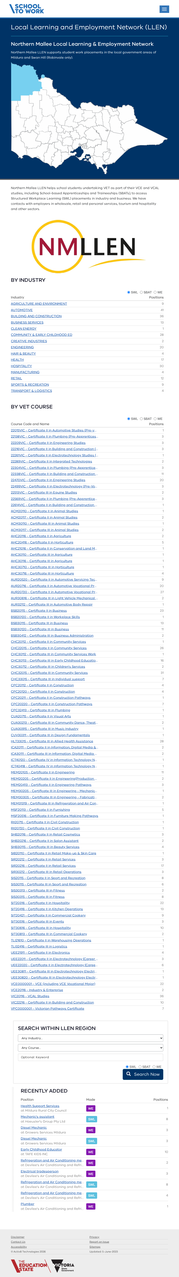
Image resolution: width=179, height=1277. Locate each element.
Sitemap (95, 1247)
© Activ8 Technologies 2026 (28, 1251)
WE (160, 292)
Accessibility (19, 1247)
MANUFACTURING (25, 372)
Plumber (27, 1204)
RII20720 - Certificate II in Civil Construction (45, 828)
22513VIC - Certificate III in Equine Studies (44, 492)
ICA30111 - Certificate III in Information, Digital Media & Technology (54, 753)
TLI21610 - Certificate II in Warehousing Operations (51, 940)
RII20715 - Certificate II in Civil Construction (45, 822)
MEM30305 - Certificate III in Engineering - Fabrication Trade (54, 797)
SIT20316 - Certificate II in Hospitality (40, 903)
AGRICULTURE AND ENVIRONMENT (39, 303)
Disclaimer (17, 1237)
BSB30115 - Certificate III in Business (39, 623)
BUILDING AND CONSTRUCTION (36, 316)
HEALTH (17, 359)
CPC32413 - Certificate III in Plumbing (40, 710)
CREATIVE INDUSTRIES (29, 341)
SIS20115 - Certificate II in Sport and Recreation (48, 878)
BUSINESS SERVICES (27, 322)
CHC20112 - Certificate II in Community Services (48, 641)
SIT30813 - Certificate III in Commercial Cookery (49, 934)
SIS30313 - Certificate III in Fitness (38, 890)
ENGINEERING (22, 347)
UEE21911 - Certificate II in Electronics (40, 952)
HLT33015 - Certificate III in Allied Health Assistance (52, 741)
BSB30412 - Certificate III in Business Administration (52, 635)
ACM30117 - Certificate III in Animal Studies (45, 530)
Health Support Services (40, 1106)
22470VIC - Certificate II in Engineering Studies (48, 480)
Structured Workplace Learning (27, 9)
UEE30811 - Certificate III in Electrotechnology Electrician (54, 971)
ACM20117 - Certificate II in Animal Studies (44, 517)
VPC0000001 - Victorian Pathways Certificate (47, 1008)
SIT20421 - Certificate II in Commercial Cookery (48, 915)
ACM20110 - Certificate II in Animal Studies (44, 511)
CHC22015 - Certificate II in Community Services (49, 648)
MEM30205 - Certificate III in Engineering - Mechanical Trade (54, 791)
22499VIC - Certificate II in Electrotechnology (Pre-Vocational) (54, 486)
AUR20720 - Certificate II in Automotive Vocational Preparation (54, 592)
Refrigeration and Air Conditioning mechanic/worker (63, 1160)
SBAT (148, 292)
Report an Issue (99, 1242)
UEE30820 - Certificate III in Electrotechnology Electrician (54, 977)
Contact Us (18, 1242)
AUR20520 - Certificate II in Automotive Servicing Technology (54, 579)
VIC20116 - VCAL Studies (30, 996)
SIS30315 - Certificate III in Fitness (38, 897)
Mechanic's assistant (37, 1116)
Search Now (146, 1074)
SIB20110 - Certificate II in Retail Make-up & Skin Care (53, 853)
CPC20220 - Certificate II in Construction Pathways (51, 704)
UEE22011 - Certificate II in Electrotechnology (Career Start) (54, 959)
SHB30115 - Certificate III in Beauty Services (45, 847)
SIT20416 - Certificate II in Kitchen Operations (47, 909)
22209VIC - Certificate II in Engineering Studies (48, 443)
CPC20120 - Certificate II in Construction (43, 691)
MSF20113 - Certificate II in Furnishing (40, 810)
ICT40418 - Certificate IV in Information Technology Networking (54, 766)
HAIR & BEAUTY (23, 353)
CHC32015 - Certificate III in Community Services (49, 673)
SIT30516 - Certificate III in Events (37, 921)
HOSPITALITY (21, 366)
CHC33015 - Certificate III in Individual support (48, 679)
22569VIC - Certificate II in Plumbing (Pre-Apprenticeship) (54, 499)
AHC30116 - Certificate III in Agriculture (41, 561)
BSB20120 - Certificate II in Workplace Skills (45, 617)
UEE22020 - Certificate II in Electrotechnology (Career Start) (54, 965)
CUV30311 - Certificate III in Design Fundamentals (50, 735)
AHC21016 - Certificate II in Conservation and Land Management (54, 548)
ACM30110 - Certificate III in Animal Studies (45, 523)
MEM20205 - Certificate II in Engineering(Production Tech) (54, 778)
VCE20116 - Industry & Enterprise (37, 990)
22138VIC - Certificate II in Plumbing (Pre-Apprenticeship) (54, 436)
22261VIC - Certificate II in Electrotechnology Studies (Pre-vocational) (54, 455)
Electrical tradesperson (40, 1171)
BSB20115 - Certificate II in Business (39, 610)
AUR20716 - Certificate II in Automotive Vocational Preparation (54, 586)
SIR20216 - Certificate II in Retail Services (43, 866)
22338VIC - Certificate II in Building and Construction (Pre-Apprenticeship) (54, 474)
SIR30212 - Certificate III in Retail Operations (46, 872)
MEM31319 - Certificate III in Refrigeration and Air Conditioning (54, 803)
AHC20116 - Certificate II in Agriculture (41, 536)
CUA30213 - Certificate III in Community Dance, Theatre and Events (54, 722)
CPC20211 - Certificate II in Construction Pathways (51, 697)
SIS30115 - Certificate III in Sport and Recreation (48, 884)
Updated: (104, 1251)
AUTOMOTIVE (22, 310)
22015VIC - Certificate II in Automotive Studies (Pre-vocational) (54, 430)
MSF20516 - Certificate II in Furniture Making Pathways (54, 816)
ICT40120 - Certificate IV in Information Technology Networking (54, 760)
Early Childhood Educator (41, 1149)
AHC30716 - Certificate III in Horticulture (42, 573)
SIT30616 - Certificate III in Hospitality (41, 928)
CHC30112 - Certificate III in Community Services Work (53, 654)
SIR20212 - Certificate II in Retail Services (43, 859)
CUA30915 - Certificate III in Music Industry (44, 729)
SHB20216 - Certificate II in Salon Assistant (45, 841)
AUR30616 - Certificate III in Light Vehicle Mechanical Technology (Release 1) (54, 598)
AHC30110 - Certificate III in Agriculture (41, 554)
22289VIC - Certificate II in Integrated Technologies (51, 461)
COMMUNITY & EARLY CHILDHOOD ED (41, 335)
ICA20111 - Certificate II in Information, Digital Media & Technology (54, 747)
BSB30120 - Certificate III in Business (40, 629)
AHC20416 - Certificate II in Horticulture (42, 542)
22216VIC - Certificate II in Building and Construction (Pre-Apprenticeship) (54, 449)
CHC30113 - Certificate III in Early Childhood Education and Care (54, 660)
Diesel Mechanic (34, 1127)
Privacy (94, 1237)
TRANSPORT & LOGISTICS (31, 391)
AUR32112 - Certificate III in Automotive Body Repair (52, 604)
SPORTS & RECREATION (30, 384)
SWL (134, 292)
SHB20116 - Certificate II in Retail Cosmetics (45, 834)
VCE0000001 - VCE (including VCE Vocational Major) (53, 984)
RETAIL (16, 378)
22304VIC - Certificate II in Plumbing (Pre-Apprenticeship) (54, 468)
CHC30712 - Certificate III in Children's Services (48, 666)
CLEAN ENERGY (23, 328)
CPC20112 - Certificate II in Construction (42, 685)
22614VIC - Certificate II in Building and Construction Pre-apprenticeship (54, 505)
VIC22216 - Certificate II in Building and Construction (52, 1002)
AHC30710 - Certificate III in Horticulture (42, 567)
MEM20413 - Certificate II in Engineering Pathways (51, 785)
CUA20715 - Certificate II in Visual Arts (41, 716)
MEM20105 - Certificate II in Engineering (43, 772)
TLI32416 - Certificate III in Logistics (39, 946)
